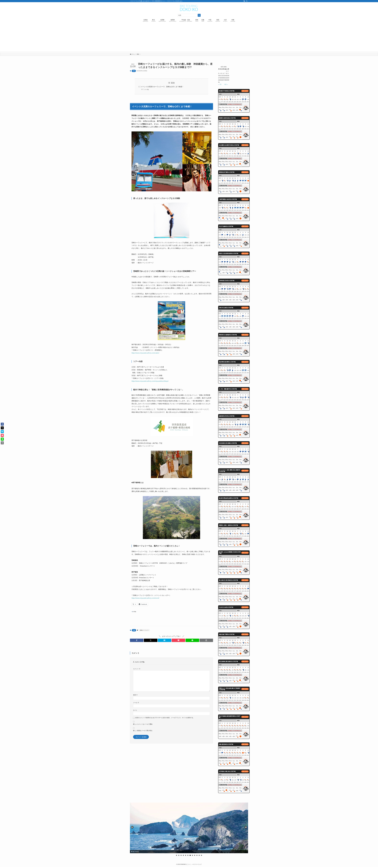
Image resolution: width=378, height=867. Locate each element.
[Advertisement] (189, 38)
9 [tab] (194, 855)
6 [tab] (187, 855)
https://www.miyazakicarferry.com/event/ (145, 598)
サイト (135, 710)
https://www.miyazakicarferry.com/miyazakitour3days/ (150, 381)
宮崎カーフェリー (144, 630)
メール (136, 702)
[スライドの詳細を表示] (189, 828)
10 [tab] (196, 855)
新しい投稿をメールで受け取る (142, 730)
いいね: (147, 89)
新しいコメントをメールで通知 (142, 724)
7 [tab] (190, 855)
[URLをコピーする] (206, 640)
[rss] (244, 1)
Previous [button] (132, 827)
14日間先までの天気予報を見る (234, 104)
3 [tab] (181, 855)
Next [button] (245, 827)
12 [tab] (201, 855)
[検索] (247, 1)
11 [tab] (199, 855)
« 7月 (219, 84)
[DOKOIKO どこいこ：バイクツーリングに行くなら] (189, 8)
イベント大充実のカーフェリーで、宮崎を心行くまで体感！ (162, 86)
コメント (136, 669)
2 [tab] (178, 855)
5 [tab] (185, 855)
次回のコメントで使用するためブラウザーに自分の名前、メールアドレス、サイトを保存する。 (164, 717)
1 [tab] (176, 855)
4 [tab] (183, 855)
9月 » (226, 84)
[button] (136, 640)
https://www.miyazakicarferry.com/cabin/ (145, 353)
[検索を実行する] (199, 15)
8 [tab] (192, 855)
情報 (134, 70)
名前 (135, 695)
